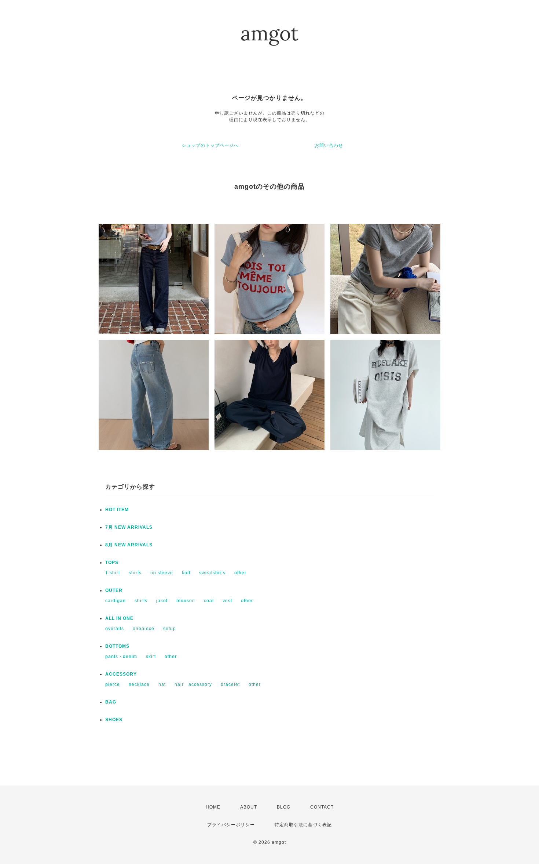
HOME (213, 807)
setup (169, 628)
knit (186, 572)
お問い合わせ (329, 145)
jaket (162, 600)
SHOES (113, 719)
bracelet (230, 684)
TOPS (111, 562)
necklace (139, 684)
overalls (114, 628)
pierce (112, 684)
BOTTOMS (117, 646)
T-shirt (112, 572)
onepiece (143, 628)
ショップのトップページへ (210, 145)
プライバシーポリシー (231, 824)
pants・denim (121, 656)
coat (209, 600)
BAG (110, 702)
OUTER (113, 590)
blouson (185, 600)
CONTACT (322, 807)
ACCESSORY (121, 674)
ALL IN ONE (119, 618)
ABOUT (248, 807)
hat (162, 684)
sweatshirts (212, 572)
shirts (135, 572)
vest (227, 600)
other (240, 572)
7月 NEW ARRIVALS (129, 527)
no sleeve (161, 572)
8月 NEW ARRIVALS (129, 544)
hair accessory (193, 684)
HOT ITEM (117, 509)
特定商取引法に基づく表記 (303, 824)
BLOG (283, 807)
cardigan (115, 600)
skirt (151, 656)
